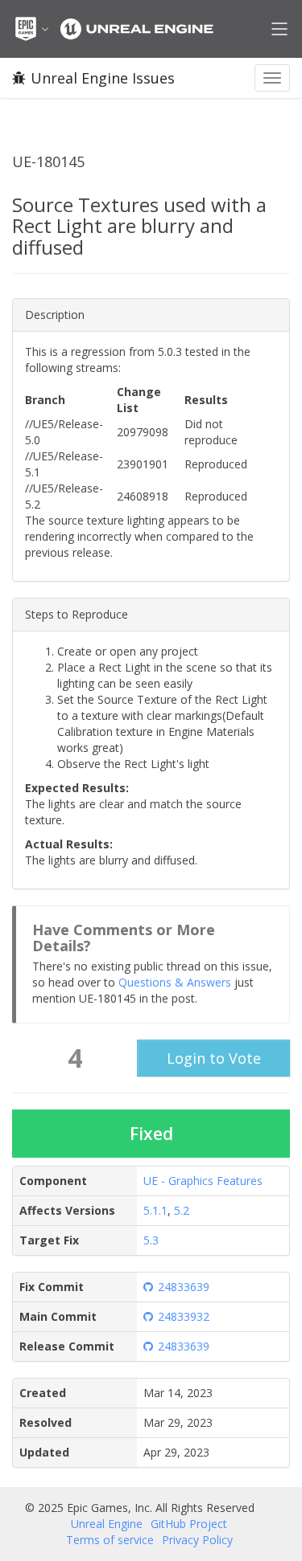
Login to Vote (214, 1058)
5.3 (151, 1240)
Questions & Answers (174, 982)
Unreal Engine (107, 1523)
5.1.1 (155, 1210)
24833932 (183, 1316)
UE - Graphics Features (203, 1180)
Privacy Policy (197, 1539)
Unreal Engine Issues (103, 78)
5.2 (181, 1210)
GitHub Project (189, 1523)
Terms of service (110, 1539)
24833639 (183, 1286)
